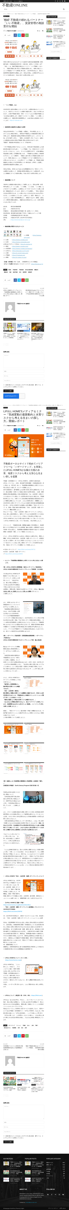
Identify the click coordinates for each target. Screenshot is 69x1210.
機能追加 (6, 272)
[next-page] (7, 344)
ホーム (4, 13)
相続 (10, 272)
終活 (20, 272)
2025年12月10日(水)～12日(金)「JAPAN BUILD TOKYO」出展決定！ (59, 37)
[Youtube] (65, 1)
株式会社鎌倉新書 (29, 269)
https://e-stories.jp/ (26, 244)
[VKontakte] (63, 1194)
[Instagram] (58, 1)
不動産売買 (15, 269)
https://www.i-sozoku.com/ (20, 246)
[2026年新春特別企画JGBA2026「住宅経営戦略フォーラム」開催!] (49, 30)
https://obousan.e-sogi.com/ (20, 251)
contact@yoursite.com (31, 1202)
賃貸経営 (30, 272)
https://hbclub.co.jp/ (37, 264)
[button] (64, 9)
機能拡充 (36, 269)
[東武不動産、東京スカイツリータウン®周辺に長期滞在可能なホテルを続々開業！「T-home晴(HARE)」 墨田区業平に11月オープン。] (37, 327)
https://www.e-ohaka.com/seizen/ (22, 248)
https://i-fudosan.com (16, 120)
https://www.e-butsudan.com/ (21, 242)
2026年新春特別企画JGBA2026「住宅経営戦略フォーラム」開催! (59, 30)
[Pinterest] (23, 35)
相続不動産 (15, 272)
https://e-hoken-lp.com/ (19, 257)
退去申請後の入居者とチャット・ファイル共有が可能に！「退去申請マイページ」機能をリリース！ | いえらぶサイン (23, 336)
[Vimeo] (62, 1)
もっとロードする (55, 51)
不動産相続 (21, 269)
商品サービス (10, 13)
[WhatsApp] (27, 35)
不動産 (9, 269)
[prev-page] (4, 344)
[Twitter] (60, 1)
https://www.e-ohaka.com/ (20, 240)
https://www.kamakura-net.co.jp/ (20, 220)
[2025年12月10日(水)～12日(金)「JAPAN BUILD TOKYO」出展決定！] (49, 37)
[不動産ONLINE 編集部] (4, 31)
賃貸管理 (25, 272)
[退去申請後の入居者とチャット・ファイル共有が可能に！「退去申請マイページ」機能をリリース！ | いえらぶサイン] (23, 327)
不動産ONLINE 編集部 (11, 30)
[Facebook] (55, 1)
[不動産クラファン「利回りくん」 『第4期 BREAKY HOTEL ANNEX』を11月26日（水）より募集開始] (9, 327)
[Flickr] (55, 1194)
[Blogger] (47, 1194)
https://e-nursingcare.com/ (20, 253)
